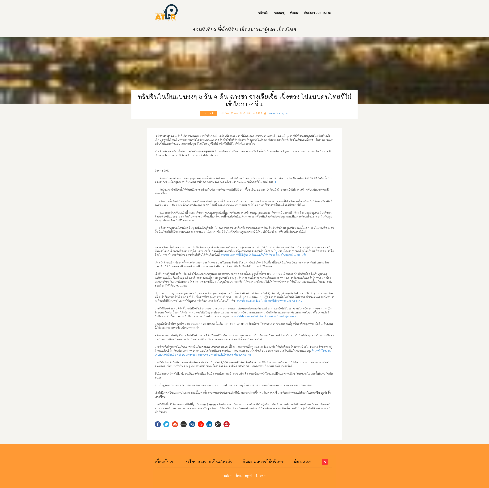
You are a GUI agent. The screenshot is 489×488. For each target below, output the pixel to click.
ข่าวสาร (294, 12)
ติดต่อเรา (302, 461)
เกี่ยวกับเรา (165, 461)
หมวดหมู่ (279, 12)
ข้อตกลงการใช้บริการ (263, 461)
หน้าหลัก (263, 12)
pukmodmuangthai (278, 113)
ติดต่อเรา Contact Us (317, 12)
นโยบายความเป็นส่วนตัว (209, 461)
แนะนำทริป (208, 113)
